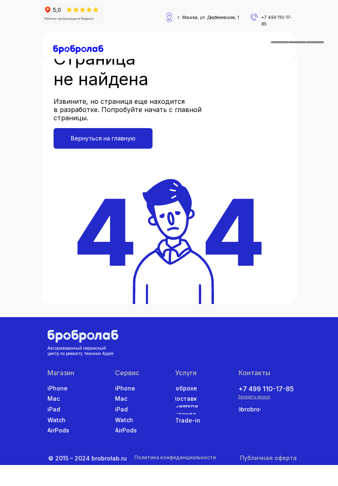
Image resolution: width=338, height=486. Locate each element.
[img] (78, 49)
